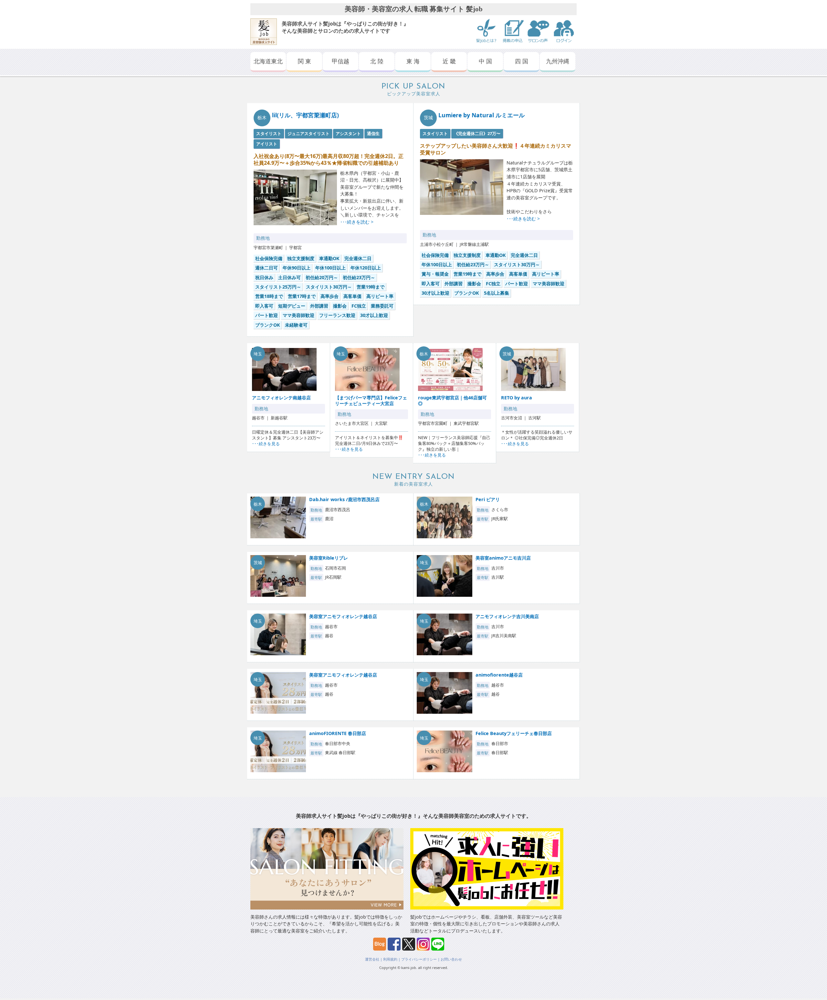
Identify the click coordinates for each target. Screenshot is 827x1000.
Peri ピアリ (488, 499)
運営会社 (372, 959)
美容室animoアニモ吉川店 (503, 558)
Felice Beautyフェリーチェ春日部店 (514, 733)
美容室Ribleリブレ (328, 558)
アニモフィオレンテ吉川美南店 (507, 616)
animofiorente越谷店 (499, 675)
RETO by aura (516, 398)
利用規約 (390, 959)
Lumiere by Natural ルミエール (481, 115)
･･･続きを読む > (356, 222)
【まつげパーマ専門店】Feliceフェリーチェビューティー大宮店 (371, 400)
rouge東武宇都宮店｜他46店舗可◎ (452, 400)
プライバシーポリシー (419, 959)
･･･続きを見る (266, 444)
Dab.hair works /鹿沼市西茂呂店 (344, 499)
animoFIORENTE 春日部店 (337, 733)
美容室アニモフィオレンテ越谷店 (343, 616)
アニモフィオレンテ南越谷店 (281, 398)
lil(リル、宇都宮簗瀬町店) (305, 115)
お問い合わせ (451, 959)
